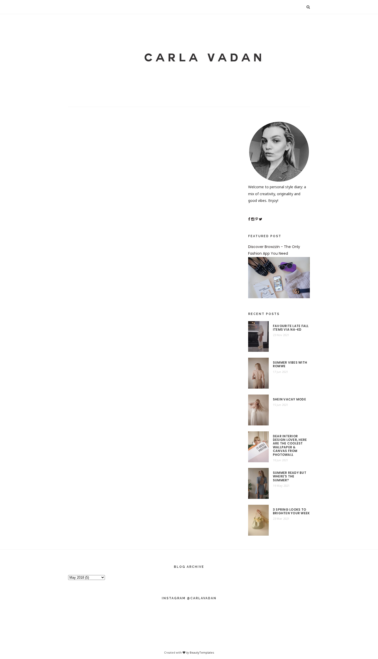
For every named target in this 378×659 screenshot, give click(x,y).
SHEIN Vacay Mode (289, 399)
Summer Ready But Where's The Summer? (289, 476)
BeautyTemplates (202, 652)
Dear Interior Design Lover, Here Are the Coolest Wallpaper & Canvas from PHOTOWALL (290, 445)
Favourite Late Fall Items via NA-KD (291, 328)
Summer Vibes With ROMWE (290, 364)
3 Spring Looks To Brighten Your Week (291, 511)
